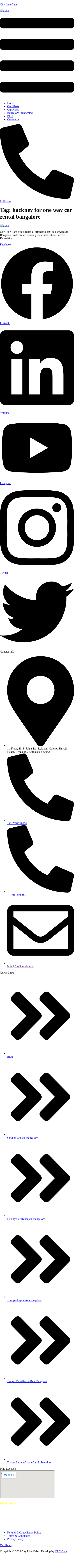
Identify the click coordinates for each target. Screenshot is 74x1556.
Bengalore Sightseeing (20, 112)
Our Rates (13, 109)
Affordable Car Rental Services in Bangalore (38, 1519)
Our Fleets (13, 106)
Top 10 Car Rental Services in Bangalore (36, 1505)
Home (10, 103)
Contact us (13, 119)
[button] (37, 55)
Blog (10, 116)
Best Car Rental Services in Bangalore (42, 1503)
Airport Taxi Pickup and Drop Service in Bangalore (42, 1510)
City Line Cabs (8, 4)
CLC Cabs (61, 1551)
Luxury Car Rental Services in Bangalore (23, 1513)
